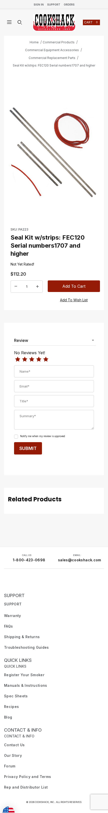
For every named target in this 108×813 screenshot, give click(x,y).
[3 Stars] (31, 359)
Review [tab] (21, 340)
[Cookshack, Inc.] (54, 22)
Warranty (12, 615)
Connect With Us (19, 581)
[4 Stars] (38, 359)
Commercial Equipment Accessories (52, 50)
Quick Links (18, 660)
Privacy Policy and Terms (27, 776)
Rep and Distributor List (26, 787)
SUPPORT (14, 595)
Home (34, 42)
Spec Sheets (16, 696)
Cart (91, 22)
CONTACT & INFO (23, 730)
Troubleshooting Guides (26, 647)
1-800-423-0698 (29, 560)
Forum (10, 766)
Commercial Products (59, 42)
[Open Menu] (9, 22)
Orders (69, 4)
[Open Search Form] (20, 22)
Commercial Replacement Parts (52, 58)
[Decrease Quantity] (16, 286)
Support (53, 4)
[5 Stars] (45, 359)
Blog (8, 717)
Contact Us (14, 745)
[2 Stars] (24, 359)
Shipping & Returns (22, 637)
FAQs (8, 626)
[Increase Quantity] (37, 286)
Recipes (11, 706)
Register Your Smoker (24, 675)
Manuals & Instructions (25, 685)
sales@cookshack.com (79, 560)
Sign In (39, 4)
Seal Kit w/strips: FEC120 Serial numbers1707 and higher (54, 65)
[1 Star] (17, 359)
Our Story (13, 755)
